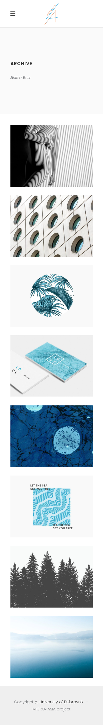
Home (15, 77)
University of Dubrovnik (61, 702)
